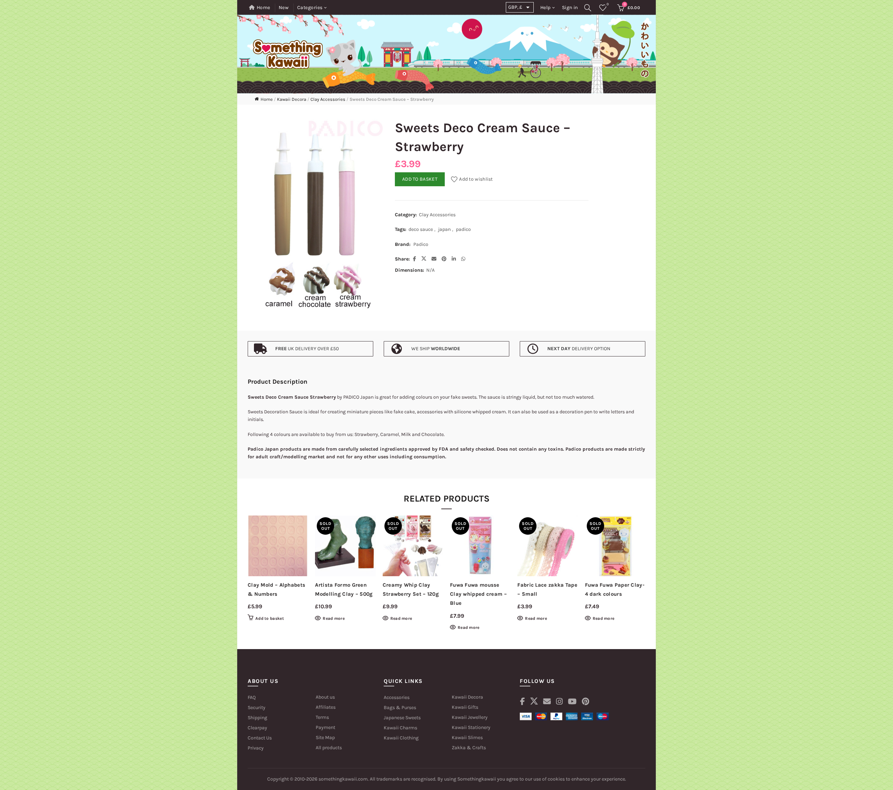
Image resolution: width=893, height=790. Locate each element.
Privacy (256, 748)
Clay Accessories (327, 99)
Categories (310, 7)
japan (444, 229)
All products (329, 748)
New (284, 7)
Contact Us (260, 738)
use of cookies (548, 779)
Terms (322, 717)
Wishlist (608, 4)
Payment (325, 727)
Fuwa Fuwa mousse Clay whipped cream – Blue (478, 594)
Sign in (570, 7)
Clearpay (257, 728)
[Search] (588, 7)
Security (256, 707)
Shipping (257, 718)
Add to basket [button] (269, 618)
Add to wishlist (476, 179)
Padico (420, 244)
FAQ (252, 697)
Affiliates (326, 707)
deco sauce (420, 229)
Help (545, 7)
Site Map (325, 737)
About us (325, 697)
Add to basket (419, 179)
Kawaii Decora (291, 99)
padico (463, 229)
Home (263, 7)
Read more (334, 618)
